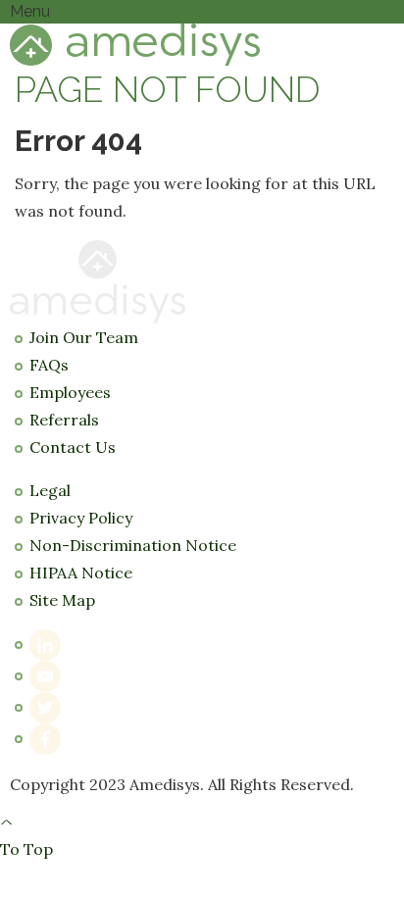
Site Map (62, 600)
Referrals (64, 419)
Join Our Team (83, 337)
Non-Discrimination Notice (132, 545)
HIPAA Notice (80, 572)
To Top (26, 837)
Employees (70, 392)
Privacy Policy (80, 517)
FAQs (49, 364)
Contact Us (72, 447)
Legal (50, 490)
